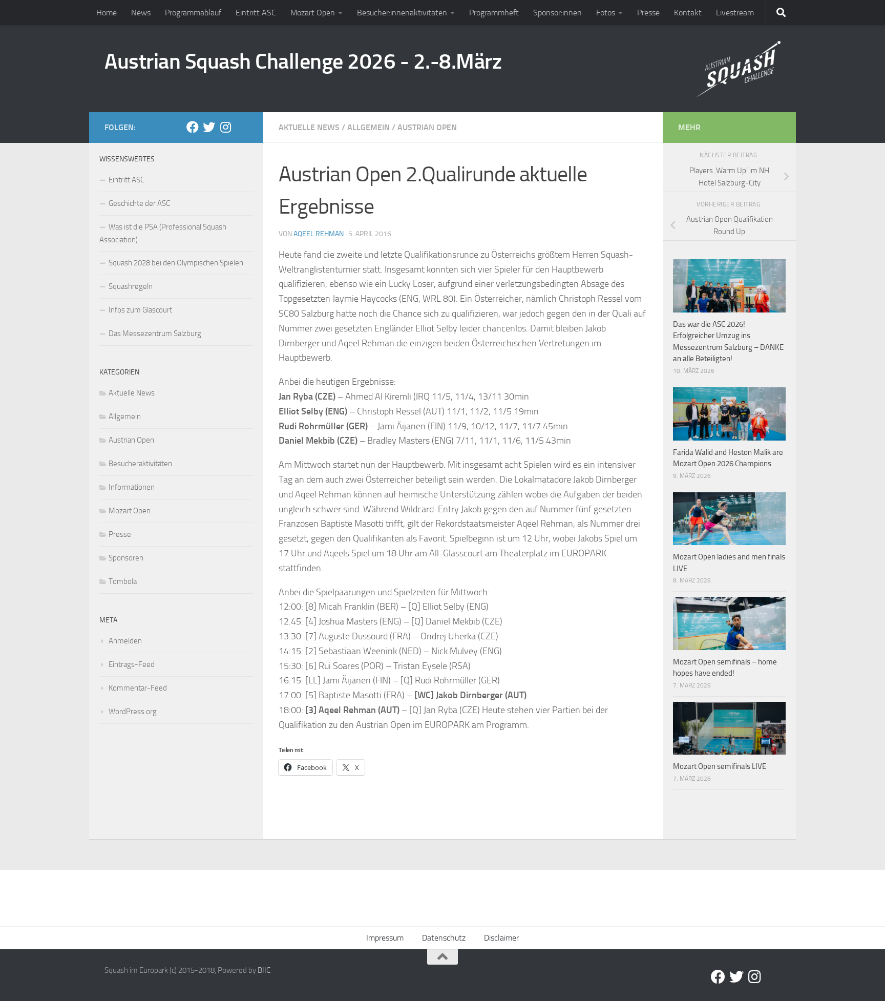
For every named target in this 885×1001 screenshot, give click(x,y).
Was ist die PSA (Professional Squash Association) (162, 233)
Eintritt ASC (256, 12)
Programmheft (494, 12)
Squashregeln (131, 286)
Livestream (735, 12)
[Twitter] (209, 127)
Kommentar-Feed (138, 688)
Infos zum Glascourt (140, 310)
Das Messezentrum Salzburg (155, 333)
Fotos (605, 12)
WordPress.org (133, 711)
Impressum (385, 938)
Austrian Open (427, 127)
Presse (648, 12)
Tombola (123, 581)
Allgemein (368, 127)
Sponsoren (126, 557)
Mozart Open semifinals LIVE (719, 766)
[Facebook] (192, 127)
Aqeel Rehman (318, 234)
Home (106, 12)
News (141, 12)
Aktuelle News (309, 127)
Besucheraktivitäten (140, 463)
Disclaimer (501, 938)
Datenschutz (444, 938)
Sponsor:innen (557, 12)
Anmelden (125, 640)
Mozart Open (312, 12)
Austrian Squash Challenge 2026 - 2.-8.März (302, 61)
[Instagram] (225, 127)
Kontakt (688, 12)
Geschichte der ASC (139, 203)
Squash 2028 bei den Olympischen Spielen (176, 262)
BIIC (264, 970)
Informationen (132, 487)
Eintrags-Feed (132, 664)
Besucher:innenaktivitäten (402, 12)
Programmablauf (193, 12)
